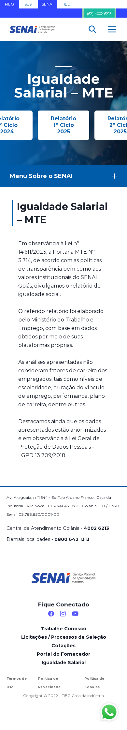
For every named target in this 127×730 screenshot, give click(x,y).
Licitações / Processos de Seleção (63, 637)
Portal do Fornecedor (63, 654)
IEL (67, 4)
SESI (28, 4)
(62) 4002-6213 (99, 13)
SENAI (47, 4)
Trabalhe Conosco (63, 629)
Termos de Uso (17, 683)
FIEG (9, 4)
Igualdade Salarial (64, 662)
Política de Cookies (94, 683)
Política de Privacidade (49, 683)
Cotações (63, 645)
